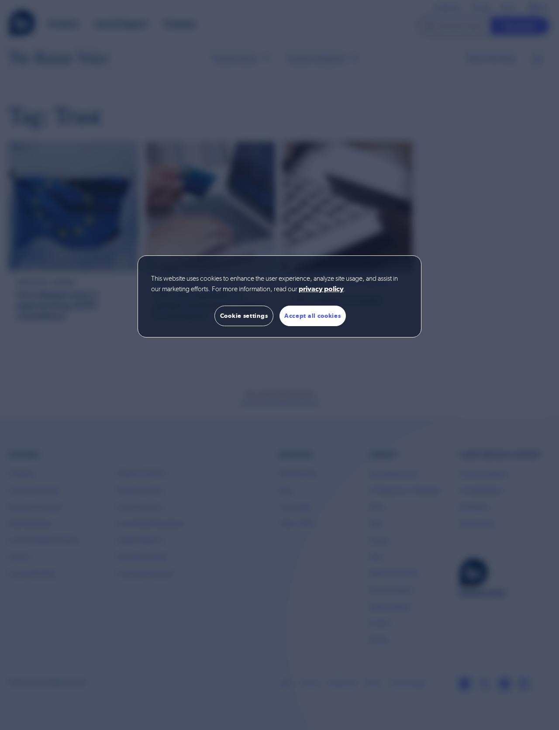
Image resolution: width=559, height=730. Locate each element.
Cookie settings (244, 315)
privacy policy (321, 289)
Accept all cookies (312, 315)
